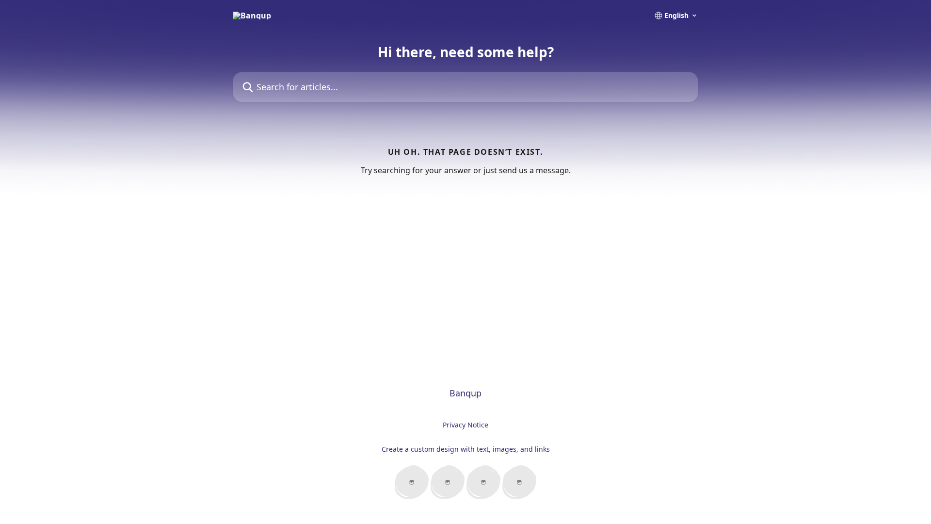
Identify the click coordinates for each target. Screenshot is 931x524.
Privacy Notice (465, 424)
